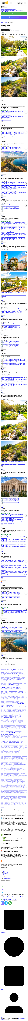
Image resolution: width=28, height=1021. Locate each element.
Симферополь (9, 735)
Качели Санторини (20, 697)
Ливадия (8, 706)
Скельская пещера (7, 736)
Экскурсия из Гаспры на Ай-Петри (12, 777)
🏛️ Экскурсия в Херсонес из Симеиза (10, 355)
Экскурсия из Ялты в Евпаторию (16, 787)
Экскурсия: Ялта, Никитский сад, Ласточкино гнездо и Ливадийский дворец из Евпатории (14, 201)
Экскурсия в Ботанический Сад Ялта (10, 758)
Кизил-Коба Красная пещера (8, 698)
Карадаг (6, 697)
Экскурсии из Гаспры (17, 747)
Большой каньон (7, 675)
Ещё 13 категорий (15, 30)
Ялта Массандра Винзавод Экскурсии (14, 804)
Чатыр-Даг (21, 745)
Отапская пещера (13, 720)
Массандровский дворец (17, 709)
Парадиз (4, 721)
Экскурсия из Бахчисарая (12, 776)
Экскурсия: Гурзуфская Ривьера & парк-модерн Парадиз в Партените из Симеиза (13, 107)
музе (22, 712)
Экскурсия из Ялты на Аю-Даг (11, 796)
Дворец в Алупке (11, 684)
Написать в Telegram (7, 892)
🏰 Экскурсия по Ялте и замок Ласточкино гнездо (13, 372)
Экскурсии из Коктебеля (9, 748)
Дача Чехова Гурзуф (17, 683)
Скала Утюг (15, 735)
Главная (2, 22)
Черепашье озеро (14, 746)
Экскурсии (9, 9)
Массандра (9, 709)
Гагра (13, 679)
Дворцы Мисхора (11, 687)
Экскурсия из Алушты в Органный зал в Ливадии (11, 769)
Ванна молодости (8, 677)
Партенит (14, 721)
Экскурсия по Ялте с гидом (9, 802)
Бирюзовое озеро (7, 674)
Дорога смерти (17, 692)
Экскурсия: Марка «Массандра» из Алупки (11, 319)
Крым (6, 22)
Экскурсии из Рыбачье (9, 752)
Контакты (5, 872)
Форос (5, 742)
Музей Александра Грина (18, 714)
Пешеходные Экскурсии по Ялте (9, 722)
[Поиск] (18, 3)
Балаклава (14, 673)
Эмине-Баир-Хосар (19, 802)
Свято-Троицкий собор (9, 731)
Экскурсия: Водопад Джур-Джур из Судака (12, 178)
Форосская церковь (14, 742)
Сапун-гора (21, 728)
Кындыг (5, 703)
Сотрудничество (7, 878)
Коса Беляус (7, 699)
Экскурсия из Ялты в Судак (9, 793)
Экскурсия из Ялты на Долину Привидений (12, 797)
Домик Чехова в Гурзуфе (8, 692)
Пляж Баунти (19, 726)
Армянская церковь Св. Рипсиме (16, 672)
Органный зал (6, 720)
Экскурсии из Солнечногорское (12, 754)
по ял (6, 727)
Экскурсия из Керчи (9, 779)
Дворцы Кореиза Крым (9, 685)
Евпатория (9, 693)
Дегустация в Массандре (9, 689)
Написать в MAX (15, 17)
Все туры (5, 873)
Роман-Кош (16, 728)
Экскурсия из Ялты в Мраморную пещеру (11, 792)
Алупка (14, 670)
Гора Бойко (17, 681)
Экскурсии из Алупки (9, 747)
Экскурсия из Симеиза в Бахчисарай (10, 782)
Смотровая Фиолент (15, 736)
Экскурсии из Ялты (7, 757)
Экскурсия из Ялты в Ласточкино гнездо (11, 790)
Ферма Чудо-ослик (15, 741)
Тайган (12, 738)
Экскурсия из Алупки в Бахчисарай (10, 759)
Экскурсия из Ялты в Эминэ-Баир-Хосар (12, 794)
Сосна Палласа (7, 737)
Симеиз (6, 734)
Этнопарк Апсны (7, 803)
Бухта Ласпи (14, 675)
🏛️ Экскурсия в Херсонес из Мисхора (10, 510)
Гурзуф (9, 683)
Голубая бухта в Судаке (8, 681)
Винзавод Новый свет (11, 678)
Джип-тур (17, 689)
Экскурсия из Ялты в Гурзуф (14, 786)
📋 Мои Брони (4, 11)
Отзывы (5, 870)
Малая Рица (21, 706)
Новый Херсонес (8, 717)
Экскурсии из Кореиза (18, 748)
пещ (16, 722)
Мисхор (19, 710)
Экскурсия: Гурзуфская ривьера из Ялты (11, 604)
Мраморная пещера (16, 712)
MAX (9, 899)
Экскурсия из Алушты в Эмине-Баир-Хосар (11, 773)
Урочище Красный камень (10, 740)
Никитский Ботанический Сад (11, 716)
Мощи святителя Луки (7, 712)
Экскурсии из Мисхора (12, 750)
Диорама (5, 691)
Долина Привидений (13, 691)
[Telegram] (6, 904)
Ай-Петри (13, 669)
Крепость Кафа (13, 699)
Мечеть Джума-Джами (12, 710)
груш (5, 683)
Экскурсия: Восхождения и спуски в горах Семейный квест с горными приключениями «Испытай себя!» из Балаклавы (12, 588)
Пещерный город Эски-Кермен (9, 725)
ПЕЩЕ (20, 722)
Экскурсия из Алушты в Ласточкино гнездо (12, 764)
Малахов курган (15, 706)
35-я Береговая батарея (5, 669)
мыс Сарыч (16, 715)
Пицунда (14, 726)
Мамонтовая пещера (10, 707)
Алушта (7, 672)
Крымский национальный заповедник (12, 702)
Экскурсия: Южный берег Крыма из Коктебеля (12, 143)
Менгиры (5, 710)
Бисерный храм (14, 674)
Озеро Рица (15, 719)
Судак (13, 737)
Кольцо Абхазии (17, 698)
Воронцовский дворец (7, 679)
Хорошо (6, 1019)
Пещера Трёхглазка (8, 723)
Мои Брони (22, 896)
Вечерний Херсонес (16, 677)
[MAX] (2, 904)
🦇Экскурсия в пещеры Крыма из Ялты (10, 337)
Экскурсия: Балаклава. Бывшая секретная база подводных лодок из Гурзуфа (13, 531)
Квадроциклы (6, 10)
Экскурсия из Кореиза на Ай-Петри (12, 780)
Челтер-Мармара (6, 746)
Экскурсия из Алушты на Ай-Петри (10, 775)
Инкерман (17, 694)
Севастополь (11, 732)
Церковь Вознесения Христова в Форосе (11, 745)
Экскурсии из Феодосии (16, 756)
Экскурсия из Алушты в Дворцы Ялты (11, 763)
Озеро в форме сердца (7, 719)
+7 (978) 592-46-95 (7, 885)
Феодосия (9, 741)
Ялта (22, 803)
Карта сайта (17, 895)
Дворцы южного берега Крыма (12, 688)
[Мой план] (21, 3)
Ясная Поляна (11, 805)
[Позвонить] (10, 904)
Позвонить (14, 13)
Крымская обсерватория (10, 701)
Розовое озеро (10, 728)
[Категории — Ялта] (25, 3)
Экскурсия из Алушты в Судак (9, 771)
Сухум (8, 738)
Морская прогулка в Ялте (10, 711)
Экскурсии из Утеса (7, 756)
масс (4, 709)
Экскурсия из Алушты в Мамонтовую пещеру (12, 765)
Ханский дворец (8, 743)
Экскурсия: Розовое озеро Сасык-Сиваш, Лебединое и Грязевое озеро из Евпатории (11, 396)
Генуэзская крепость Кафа (10, 680)
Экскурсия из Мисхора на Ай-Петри (12, 781)
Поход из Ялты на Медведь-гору (14, 727)
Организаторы (6, 874)
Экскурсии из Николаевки (8, 751)
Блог (4, 871)
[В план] (26, 38)
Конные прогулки (13, 10)
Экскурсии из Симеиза (10, 753)
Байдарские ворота (7, 673)
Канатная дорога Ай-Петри (14, 696)
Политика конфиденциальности (9, 895)
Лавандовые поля (12, 703)
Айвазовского (7, 670)
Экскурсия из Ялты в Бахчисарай (11, 785)
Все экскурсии (4, 9)
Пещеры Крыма (7, 726)
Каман (5, 696)
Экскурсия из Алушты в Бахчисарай (10, 760)
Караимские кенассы (12, 697)
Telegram (14, 899)
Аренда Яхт (20, 10)
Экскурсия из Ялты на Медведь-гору (10, 799)
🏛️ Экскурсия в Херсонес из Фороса (10, 218)
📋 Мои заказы (8, 876)
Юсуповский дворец (16, 803)
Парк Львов (10, 721)
